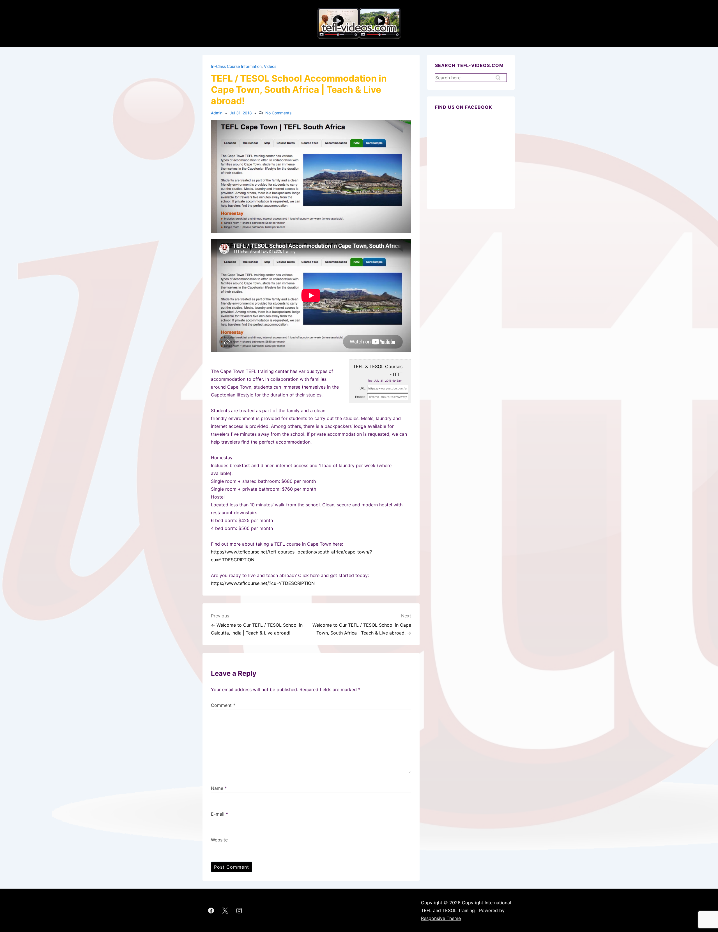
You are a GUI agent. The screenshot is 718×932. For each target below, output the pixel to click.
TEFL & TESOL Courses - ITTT (377, 370)
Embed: (360, 397)
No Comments (278, 112)
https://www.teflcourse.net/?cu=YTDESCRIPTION (263, 583)
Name (217, 788)
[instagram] (239, 910)
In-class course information (236, 66)
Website (219, 840)
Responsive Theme (441, 918)
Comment (223, 705)
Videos (270, 66)
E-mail (217, 814)
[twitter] (225, 910)
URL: (363, 388)
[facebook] (211, 910)
